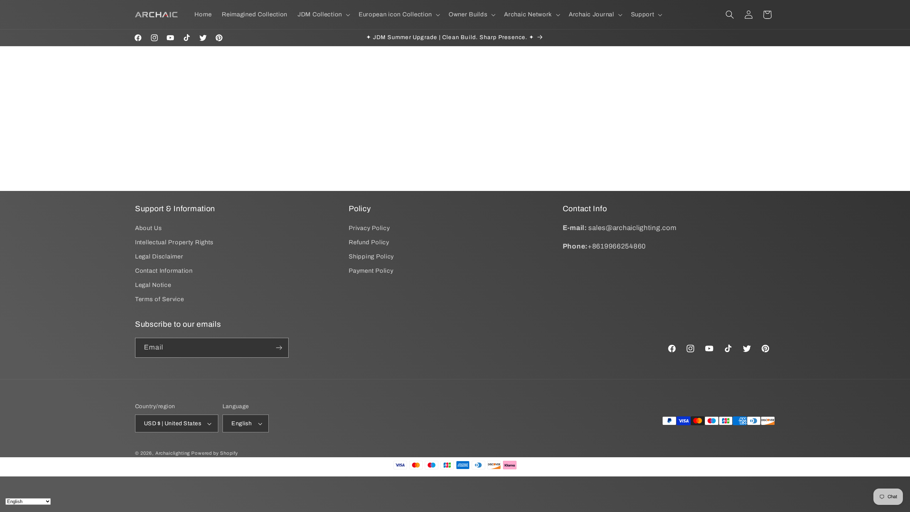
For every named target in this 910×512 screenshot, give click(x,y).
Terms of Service (159, 299)
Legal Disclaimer (159, 256)
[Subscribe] (278, 348)
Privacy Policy (369, 228)
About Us (148, 228)
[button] (323, 14)
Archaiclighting (172, 453)
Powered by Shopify (214, 453)
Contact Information (164, 270)
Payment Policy (371, 270)
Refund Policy (369, 242)
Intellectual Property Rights (174, 242)
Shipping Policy (371, 256)
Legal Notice (153, 285)
